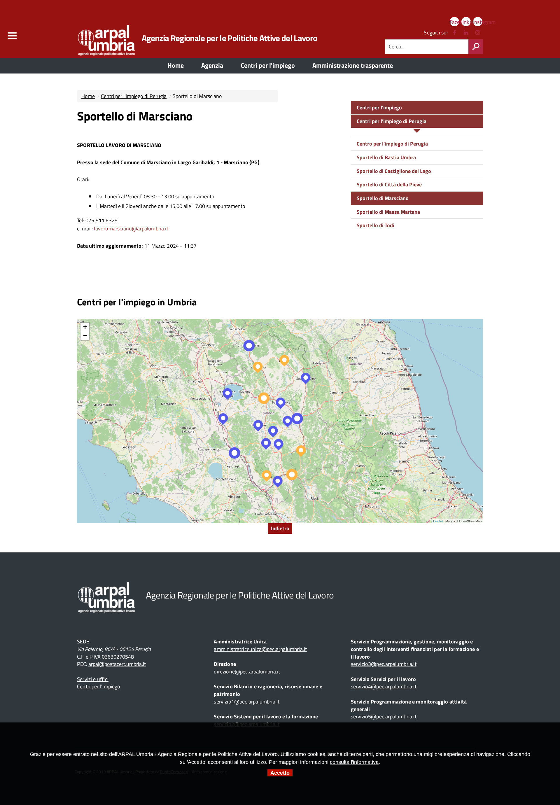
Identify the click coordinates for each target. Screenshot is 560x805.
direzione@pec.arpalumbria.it (247, 672)
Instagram (477, 22)
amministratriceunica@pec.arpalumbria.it (260, 649)
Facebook (454, 22)
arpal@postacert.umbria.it (117, 664)
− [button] (85, 335)
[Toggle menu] (12, 36)
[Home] (97, 38)
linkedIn (466, 22)
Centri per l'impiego (379, 107)
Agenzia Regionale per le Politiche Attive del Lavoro (229, 37)
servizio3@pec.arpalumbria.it (383, 664)
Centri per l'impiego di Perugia (134, 96)
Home (88, 96)
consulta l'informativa (354, 762)
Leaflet (438, 521)
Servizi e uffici (92, 679)
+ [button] (85, 326)
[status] (475, 46)
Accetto (280, 773)
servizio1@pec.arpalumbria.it (246, 702)
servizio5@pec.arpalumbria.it (383, 716)
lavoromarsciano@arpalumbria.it (131, 228)
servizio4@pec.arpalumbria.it (383, 686)
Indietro (280, 528)
